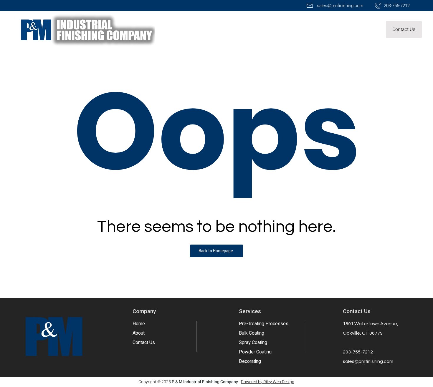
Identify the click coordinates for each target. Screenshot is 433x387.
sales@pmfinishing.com (368, 361)
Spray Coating (253, 342)
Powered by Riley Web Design (267, 382)
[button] (404, 29)
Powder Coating (255, 352)
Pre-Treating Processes (263, 323)
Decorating (250, 361)
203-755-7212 (358, 352)
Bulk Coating (251, 333)
